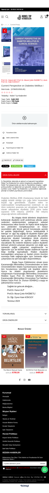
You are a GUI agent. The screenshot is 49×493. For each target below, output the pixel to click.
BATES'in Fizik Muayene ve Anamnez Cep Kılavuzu (36, 370)
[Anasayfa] (3, 24)
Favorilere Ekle (10, 363)
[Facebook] (19, 379)
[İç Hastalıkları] (8, 24)
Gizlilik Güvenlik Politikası (11, 441)
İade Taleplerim (8, 430)
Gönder (42, 464)
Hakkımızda (7, 400)
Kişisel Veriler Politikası (10, 438)
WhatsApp (17, 166)
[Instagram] (24, 379)
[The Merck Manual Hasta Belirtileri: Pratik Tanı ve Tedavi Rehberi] (12, 351)
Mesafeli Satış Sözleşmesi (11, 445)
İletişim (5, 415)
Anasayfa (6, 396)
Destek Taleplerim (9, 426)
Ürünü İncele (15, 363)
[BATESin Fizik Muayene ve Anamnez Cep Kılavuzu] (36, 351)
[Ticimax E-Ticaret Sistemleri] (24, 486)
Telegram (30, 166)
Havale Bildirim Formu (10, 422)
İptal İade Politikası (9, 448)
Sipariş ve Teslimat (9, 419)
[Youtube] (29, 379)
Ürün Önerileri (10, 320)
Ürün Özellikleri (11, 175)
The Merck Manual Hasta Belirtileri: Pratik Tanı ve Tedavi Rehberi (12, 370)
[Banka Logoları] (25, 477)
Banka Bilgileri (7, 407)
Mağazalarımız (8, 404)
